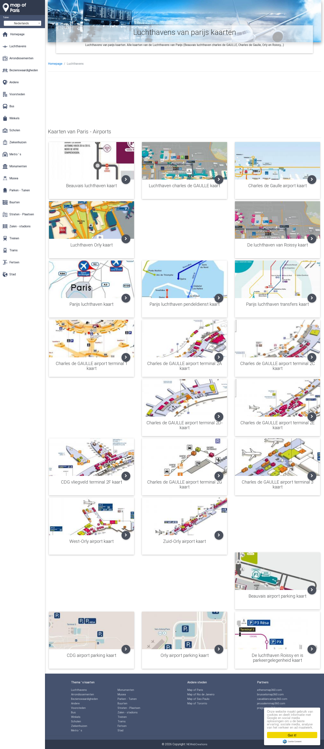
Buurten (122, 703)
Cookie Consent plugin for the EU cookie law (292, 741)
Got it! (292, 735)
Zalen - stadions (128, 712)
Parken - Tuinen (127, 699)
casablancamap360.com (272, 699)
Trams (122, 721)
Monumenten (126, 690)
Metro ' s (76, 730)
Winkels (75, 717)
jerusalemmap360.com (271, 703)
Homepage (55, 63)
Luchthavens (79, 690)
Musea (122, 694)
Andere (75, 703)
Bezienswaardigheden (84, 699)
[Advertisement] (160, 100)
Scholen (76, 721)
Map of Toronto (197, 703)
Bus (73, 712)
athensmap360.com (269, 690)
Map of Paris (195, 690)
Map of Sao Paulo (198, 699)
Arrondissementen (82, 694)
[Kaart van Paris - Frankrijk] (22, 13)
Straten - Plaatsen (129, 708)
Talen (6, 17)
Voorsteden (78, 708)
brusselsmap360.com (270, 694)
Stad (120, 730)
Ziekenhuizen (79, 726)
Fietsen (122, 726)
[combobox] (22, 23)
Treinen (122, 717)
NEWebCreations (197, 744)
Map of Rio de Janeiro (200, 694)
